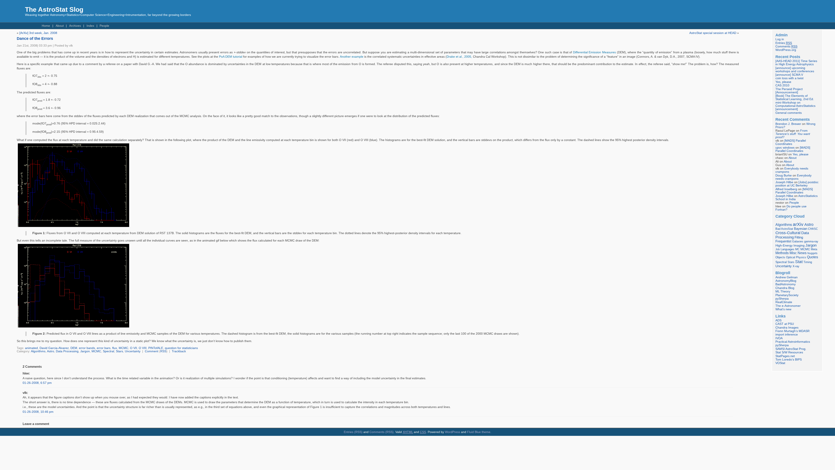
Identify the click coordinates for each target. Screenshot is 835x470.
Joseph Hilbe (784, 182)
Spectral (108, 351)
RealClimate (783, 302)
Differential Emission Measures (594, 52)
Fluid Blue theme (478, 432)
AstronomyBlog (785, 280)
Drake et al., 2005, (459, 56)
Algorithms (38, 351)
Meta (814, 249)
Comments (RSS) (381, 432)
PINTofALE (155, 348)
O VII (133, 348)
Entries (783, 43)
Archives (75, 25)
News (802, 253)
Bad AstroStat (784, 228)
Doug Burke (783, 175)
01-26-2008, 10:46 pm (38, 411)
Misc (793, 253)
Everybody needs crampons (793, 177)
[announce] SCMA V (789, 74)
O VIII (143, 348)
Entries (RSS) (353, 432)
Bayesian (800, 228)
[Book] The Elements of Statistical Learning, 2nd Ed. (794, 97)
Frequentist (783, 241)
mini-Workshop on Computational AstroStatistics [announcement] (795, 106)
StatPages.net (785, 356)
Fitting (799, 237)
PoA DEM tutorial (230, 56)
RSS (163, 351)
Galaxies (797, 241)
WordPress (452, 432)
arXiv (798, 224)
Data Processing (67, 351)
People (104, 25)
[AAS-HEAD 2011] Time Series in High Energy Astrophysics (796, 62)
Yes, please (783, 82)
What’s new (783, 309)
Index (90, 25)
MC (797, 249)
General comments (788, 112)
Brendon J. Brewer (788, 124)
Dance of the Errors (35, 38)
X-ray (796, 266)
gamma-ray (811, 241)
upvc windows (785, 147)
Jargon (85, 351)
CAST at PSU (784, 324)
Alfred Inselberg (786, 189)
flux (114, 348)
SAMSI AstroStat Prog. (790, 349)
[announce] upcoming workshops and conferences (794, 69)
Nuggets (812, 253)
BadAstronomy (785, 284)
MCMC (123, 348)
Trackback (179, 351)
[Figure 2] (73, 327)
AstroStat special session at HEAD (712, 33)
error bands (87, 348)
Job (777, 249)
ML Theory (782, 291)
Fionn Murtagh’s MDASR (792, 331)
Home (46, 25)
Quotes (812, 257)
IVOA (779, 338)
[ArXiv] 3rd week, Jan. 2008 (38, 33)
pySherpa (782, 298)
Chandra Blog (784, 288)
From (792, 134)
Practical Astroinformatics (792, 341)
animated (31, 348)
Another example (351, 56)
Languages (787, 249)
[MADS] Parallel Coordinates (790, 142)
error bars (103, 348)
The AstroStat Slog (54, 9)
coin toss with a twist (789, 78)
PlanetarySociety (786, 295)
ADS (778, 320)
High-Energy (784, 245)
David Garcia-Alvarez (54, 348)
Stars (119, 351)
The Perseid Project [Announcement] (789, 90)
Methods (782, 253)
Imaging (799, 245)
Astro (50, 351)
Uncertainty (132, 351)
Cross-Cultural (787, 232)
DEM (73, 348)
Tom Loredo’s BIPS (788, 359)
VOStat (780, 363)
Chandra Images (786, 327)
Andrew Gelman (786, 277)
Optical (790, 257)
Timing (807, 262)
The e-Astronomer (788, 305)
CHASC (813, 228)
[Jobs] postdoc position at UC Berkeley (796, 184)
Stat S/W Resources (789, 352)
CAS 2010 (782, 85)
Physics (801, 257)
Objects (780, 257)
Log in (779, 39)
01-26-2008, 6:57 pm (37, 382)
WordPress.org (785, 50)
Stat (799, 261)
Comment (151, 351)
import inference (786, 334)
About (60, 25)
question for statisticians (181, 348)
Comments (786, 46)
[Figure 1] (73, 227)
